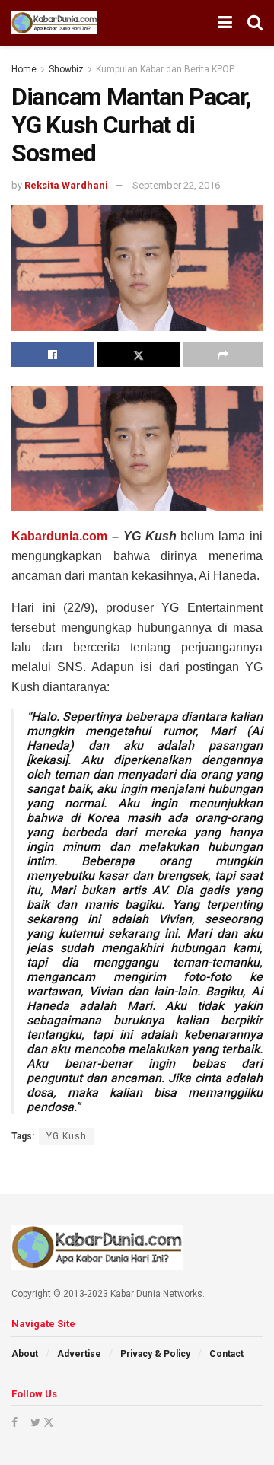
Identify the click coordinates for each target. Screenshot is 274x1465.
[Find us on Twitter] (41, 1422)
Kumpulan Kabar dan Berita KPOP (165, 69)
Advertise (79, 1354)
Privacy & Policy (155, 1354)
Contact (226, 1354)
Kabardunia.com (59, 536)
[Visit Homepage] (54, 22)
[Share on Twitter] (138, 354)
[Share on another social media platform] (223, 354)
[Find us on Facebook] (14, 1422)
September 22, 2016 (176, 185)
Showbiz (66, 69)
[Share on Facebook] (52, 354)
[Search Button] (255, 23)
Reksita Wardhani (66, 185)
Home (24, 69)
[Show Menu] (225, 23)
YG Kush (66, 1136)
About (24, 1354)
